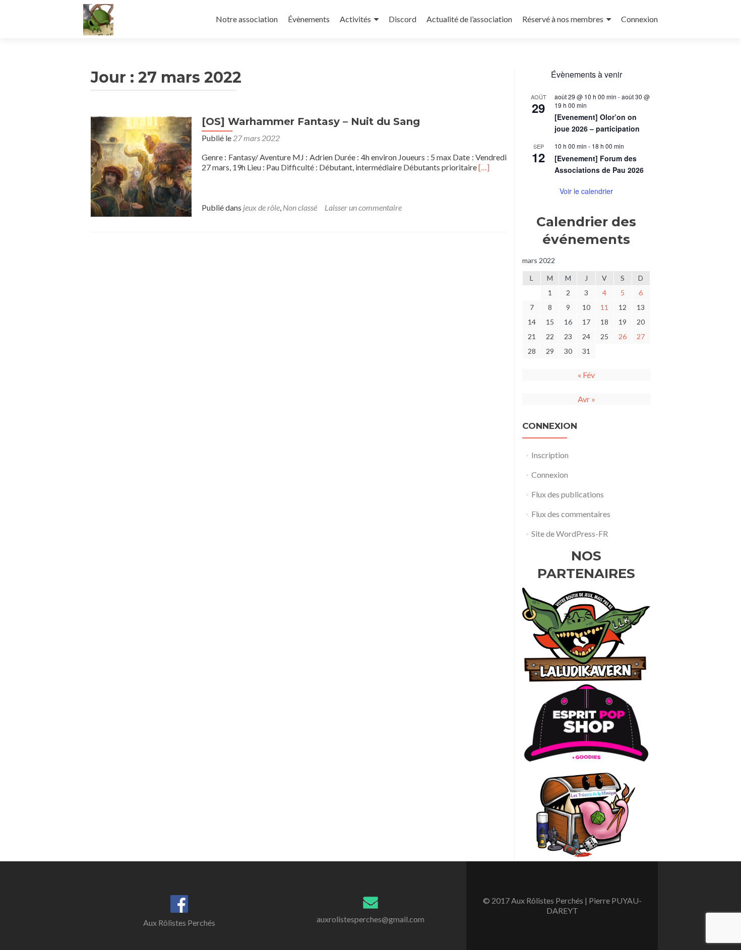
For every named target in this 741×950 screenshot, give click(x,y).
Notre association (247, 19)
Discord (402, 19)
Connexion (639, 19)
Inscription (550, 455)
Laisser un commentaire (363, 207)
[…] (483, 167)
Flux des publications (567, 494)
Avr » (586, 399)
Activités (355, 19)
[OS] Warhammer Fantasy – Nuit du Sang (311, 121)
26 (623, 336)
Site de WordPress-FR (569, 533)
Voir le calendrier (586, 191)
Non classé (300, 207)
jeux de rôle (261, 207)
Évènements (309, 19)
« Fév (586, 374)
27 (641, 336)
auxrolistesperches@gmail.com (370, 919)
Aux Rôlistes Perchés (179, 922)
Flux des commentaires (570, 514)
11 (604, 307)
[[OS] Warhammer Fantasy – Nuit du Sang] (141, 165)
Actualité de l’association (469, 19)
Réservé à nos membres (562, 19)
